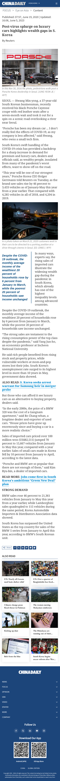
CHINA (23, 768)
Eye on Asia (22, 10)
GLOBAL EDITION (34, 768)
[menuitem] (33, 3)
